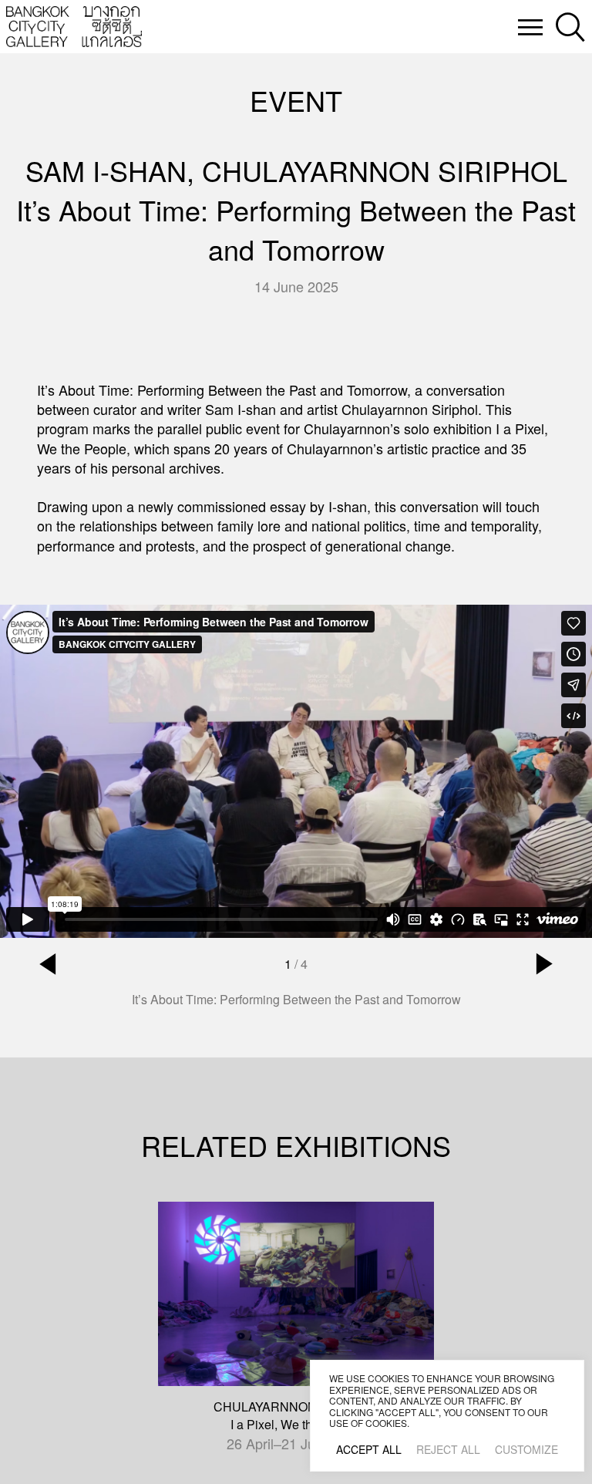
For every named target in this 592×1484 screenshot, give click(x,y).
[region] (447, 1416)
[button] (48, 964)
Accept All (369, 1449)
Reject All (448, 1449)
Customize (526, 1449)
